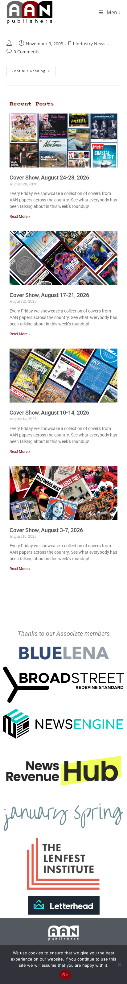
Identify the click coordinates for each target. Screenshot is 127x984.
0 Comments (26, 52)
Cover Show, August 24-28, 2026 (49, 177)
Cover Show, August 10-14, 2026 (49, 412)
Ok (65, 974)
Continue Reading (33, 69)
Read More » (20, 216)
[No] (119, 964)
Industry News (90, 44)
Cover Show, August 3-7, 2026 (46, 530)
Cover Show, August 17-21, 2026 (49, 295)
